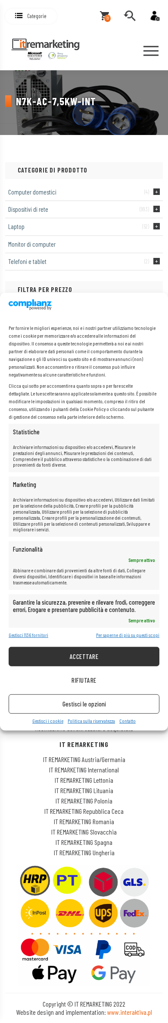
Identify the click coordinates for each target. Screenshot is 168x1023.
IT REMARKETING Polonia (84, 801)
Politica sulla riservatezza (91, 720)
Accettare (84, 656)
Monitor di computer (32, 244)
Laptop (16, 226)
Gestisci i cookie (47, 720)
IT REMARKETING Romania (84, 821)
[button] (31, 16)
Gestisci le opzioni (84, 704)
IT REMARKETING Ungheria (84, 852)
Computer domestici (32, 192)
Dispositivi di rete (28, 209)
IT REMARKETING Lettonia (84, 780)
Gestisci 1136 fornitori (28, 635)
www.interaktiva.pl (129, 1012)
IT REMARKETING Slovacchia (84, 832)
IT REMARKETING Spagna (84, 842)
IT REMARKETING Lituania (84, 790)
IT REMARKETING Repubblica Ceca (84, 811)
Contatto (127, 720)
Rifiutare (84, 680)
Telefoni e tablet (27, 261)
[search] (129, 16)
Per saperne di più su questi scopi (127, 635)
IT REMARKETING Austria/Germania (84, 759)
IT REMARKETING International (84, 770)
